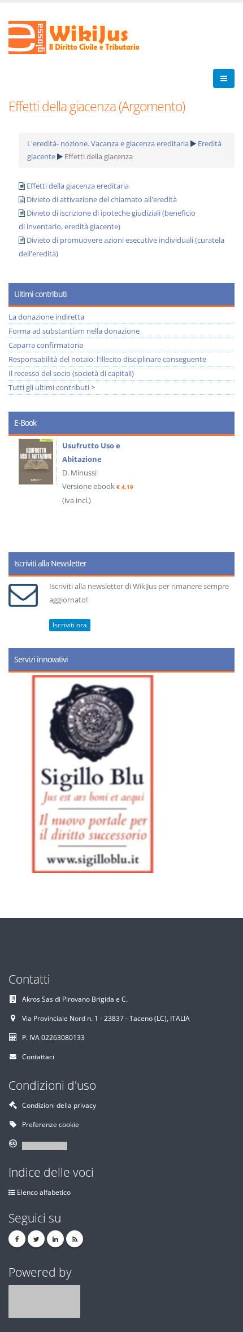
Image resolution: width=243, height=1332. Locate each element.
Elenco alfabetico (44, 1191)
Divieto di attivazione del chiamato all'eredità (102, 199)
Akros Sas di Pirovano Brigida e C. (75, 998)
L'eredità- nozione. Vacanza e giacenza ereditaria (108, 143)
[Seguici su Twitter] (36, 1238)
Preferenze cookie (50, 1124)
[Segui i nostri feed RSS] (74, 1238)
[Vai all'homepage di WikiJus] (83, 37)
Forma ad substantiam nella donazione (74, 331)
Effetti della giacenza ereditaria (78, 186)
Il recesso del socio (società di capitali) (71, 373)
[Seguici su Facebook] (16, 1238)
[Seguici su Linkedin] (55, 1238)
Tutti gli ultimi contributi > (51, 387)
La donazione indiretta (46, 317)
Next (222, 490)
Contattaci (38, 1056)
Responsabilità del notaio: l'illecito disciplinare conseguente (107, 359)
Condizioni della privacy (59, 1105)
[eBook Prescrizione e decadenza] (133, 461)
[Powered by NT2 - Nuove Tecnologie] (44, 1300)
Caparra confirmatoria (45, 345)
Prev (21, 490)
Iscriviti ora (70, 625)
